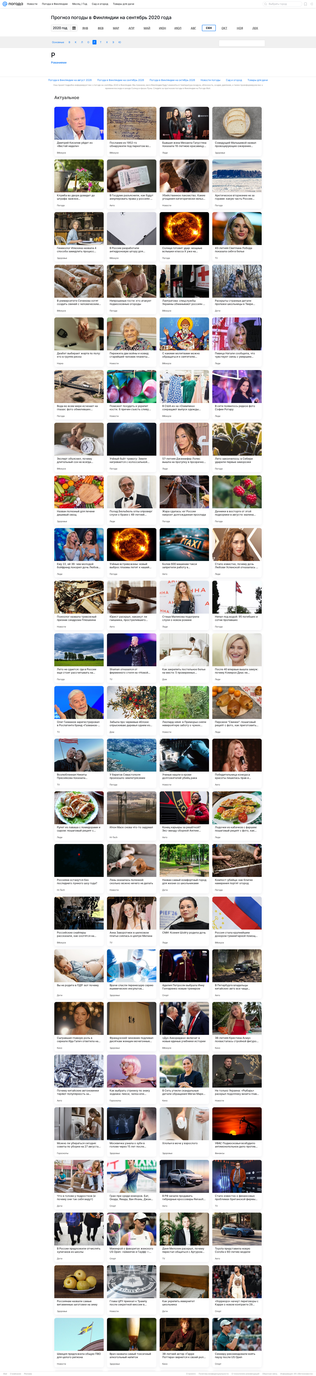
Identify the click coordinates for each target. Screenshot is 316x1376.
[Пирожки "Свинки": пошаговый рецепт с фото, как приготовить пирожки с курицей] (237, 710)
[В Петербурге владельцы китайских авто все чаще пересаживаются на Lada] (237, 974)
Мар (116, 28)
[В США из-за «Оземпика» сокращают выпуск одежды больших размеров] (184, 394)
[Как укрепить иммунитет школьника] (184, 1290)
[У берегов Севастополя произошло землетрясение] (131, 763)
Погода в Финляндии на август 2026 (70, 80)
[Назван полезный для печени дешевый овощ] (79, 500)
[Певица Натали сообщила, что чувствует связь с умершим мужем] (237, 342)
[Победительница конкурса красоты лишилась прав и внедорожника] (237, 763)
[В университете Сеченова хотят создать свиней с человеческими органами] (79, 289)
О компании (15, 1374)
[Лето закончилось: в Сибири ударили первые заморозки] (237, 447)
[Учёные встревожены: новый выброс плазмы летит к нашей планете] (131, 552)
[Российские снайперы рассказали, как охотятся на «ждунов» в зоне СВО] (79, 921)
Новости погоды (210, 80)
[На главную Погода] (15, 4)
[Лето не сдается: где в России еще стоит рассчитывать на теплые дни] (79, 658)
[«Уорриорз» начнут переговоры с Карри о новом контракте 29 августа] (237, 1290)
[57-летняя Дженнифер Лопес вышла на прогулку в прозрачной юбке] (184, 447)
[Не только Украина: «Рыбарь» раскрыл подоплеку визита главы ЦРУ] (237, 1079)
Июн (162, 28)
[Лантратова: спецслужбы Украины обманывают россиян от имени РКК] (184, 289)
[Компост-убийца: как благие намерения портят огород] (237, 868)
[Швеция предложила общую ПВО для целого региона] (79, 1342)
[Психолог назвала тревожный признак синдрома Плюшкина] (79, 605)
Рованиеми (58, 62)
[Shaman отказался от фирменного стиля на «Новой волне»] (131, 658)
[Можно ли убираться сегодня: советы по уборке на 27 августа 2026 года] (79, 1132)
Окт (224, 28)
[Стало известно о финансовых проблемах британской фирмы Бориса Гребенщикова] (237, 1184)
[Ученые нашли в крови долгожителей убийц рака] (184, 763)
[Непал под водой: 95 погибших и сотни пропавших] (237, 605)
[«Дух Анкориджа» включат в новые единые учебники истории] (184, 1026)
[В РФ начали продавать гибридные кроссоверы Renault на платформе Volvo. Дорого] (184, 1184)
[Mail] (5, 4)
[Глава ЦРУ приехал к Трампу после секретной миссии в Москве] (131, 1290)
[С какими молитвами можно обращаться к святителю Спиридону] (184, 342)
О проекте (191, 1374)
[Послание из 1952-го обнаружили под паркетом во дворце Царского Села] (131, 131)
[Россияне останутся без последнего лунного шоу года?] (79, 868)
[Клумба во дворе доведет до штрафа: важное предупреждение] (79, 184)
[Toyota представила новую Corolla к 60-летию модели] (237, 1237)
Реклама (28, 1374)
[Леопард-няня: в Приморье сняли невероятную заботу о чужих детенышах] (184, 710)
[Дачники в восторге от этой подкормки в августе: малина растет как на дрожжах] (237, 500)
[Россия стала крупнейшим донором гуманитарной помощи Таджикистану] (237, 921)
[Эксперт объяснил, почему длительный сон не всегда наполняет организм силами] (79, 447)
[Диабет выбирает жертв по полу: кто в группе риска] (79, 342)
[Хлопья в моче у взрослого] (184, 1132)
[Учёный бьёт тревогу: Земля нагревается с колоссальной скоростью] (131, 447)
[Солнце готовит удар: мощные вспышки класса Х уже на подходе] (184, 236)
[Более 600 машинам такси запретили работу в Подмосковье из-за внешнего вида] (184, 552)
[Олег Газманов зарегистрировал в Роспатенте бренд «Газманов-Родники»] (79, 710)
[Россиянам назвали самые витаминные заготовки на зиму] (79, 1290)
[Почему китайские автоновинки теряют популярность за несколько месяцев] (79, 1079)
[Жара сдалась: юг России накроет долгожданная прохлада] (184, 500)
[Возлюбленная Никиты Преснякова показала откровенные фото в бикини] (79, 763)
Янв (85, 28)
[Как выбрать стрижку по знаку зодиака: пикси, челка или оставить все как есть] (131, 1079)
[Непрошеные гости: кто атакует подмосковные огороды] (131, 289)
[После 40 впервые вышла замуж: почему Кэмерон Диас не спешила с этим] (237, 658)
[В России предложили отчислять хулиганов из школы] (79, 1237)
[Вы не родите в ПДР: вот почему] (79, 974)
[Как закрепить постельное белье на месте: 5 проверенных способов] (184, 658)
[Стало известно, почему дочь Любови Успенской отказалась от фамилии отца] (237, 552)
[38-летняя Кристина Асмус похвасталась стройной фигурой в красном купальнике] (237, 1026)
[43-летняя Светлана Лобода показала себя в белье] (237, 236)
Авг (193, 28)
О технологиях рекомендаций (245, 1374)
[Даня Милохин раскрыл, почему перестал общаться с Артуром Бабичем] (184, 1237)
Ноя (240, 28)
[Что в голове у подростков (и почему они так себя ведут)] (79, 1184)
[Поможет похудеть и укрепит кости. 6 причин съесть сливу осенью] (131, 394)
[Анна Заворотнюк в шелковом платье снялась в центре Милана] (131, 921)
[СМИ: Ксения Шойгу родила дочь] (184, 921)
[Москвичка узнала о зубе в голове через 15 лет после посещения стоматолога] (131, 1132)
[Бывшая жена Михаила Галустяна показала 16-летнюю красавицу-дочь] (184, 131)
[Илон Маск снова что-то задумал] (131, 816)
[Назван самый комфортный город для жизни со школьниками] (184, 868)
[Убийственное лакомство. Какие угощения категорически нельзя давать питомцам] (184, 184)
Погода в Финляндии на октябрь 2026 (172, 80)
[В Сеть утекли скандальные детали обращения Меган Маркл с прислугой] (184, 1079)
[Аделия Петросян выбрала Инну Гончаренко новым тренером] (184, 974)
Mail (5, 1374)
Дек (255, 28)
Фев (101, 28)
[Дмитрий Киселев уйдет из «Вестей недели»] (79, 131)
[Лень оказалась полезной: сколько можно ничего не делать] (131, 868)
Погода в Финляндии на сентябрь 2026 (120, 80)
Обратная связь (269, 1374)
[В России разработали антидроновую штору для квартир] (131, 236)
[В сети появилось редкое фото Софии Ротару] (237, 394)
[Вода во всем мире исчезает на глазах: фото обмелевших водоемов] (79, 394)
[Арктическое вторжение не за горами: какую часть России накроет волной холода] (237, 184)
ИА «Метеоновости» (303, 1374)
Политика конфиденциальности (214, 1374)
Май (147, 28)
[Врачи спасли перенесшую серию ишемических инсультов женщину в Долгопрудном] (131, 974)
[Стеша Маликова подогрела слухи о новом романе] (184, 605)
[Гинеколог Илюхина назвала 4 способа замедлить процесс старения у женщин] (79, 236)
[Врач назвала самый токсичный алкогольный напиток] (131, 1342)
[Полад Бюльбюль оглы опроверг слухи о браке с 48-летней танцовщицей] (131, 500)
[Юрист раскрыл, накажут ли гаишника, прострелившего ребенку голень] (131, 605)
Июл (177, 28)
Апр (131, 28)
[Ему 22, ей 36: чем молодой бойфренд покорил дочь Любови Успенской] (79, 552)
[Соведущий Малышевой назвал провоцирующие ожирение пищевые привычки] (237, 131)
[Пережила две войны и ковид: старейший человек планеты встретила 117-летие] (131, 342)
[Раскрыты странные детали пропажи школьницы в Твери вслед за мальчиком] (237, 289)
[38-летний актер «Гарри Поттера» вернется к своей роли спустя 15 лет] (184, 1342)
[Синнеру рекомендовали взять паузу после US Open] (237, 1342)
